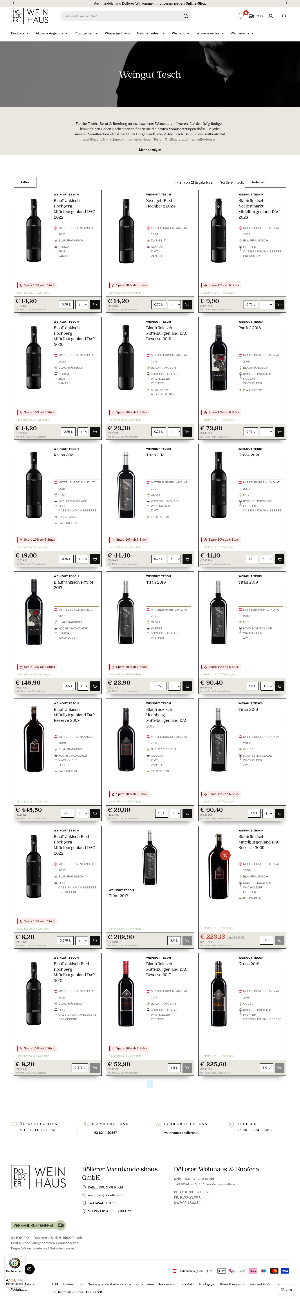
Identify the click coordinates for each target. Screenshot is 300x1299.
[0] (240, 16)
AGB (54, 1284)
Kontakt (187, 1284)
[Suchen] (185, 16)
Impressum (167, 1284)
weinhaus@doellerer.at (106, 1195)
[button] (13, 3)
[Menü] (22, 1257)
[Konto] (270, 16)
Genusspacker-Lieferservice (109, 1284)
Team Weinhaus (232, 1284)
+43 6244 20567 (101, 1203)
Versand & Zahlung (264, 1284)
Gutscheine (145, 1284)
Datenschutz (73, 1284)
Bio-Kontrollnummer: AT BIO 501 (76, 1292)
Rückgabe (206, 1284)
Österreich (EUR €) (193, 1271)
